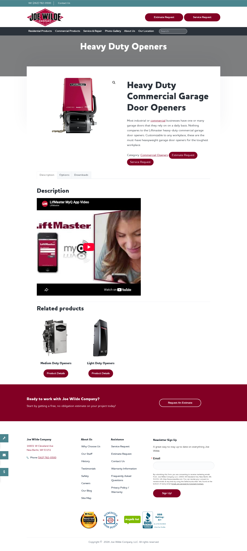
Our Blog (86, 490)
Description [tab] (47, 175)
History (85, 461)
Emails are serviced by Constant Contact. (187, 484)
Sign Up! (167, 493)
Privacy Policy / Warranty (120, 489)
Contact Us (64, 3)
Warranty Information (124, 468)
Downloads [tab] (81, 175)
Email (156, 458)
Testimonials (88, 468)
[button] (114, 83)
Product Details (56, 373)
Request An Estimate (180, 403)
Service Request (202, 17)
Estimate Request (164, 17)
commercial (158, 120)
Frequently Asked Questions (121, 478)
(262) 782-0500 (42, 3)
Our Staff (86, 454)
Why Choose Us (90, 446)
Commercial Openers (154, 155)
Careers (85, 483)
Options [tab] (64, 175)
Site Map (86, 498)
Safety (85, 476)
